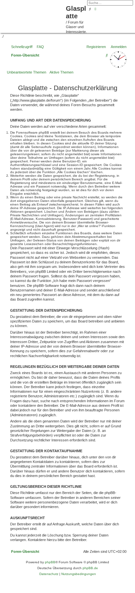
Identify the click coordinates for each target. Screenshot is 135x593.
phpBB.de (90, 568)
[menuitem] (39, 47)
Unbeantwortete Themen (26, 72)
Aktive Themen (61, 72)
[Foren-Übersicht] (34, 15)
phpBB (50, 562)
